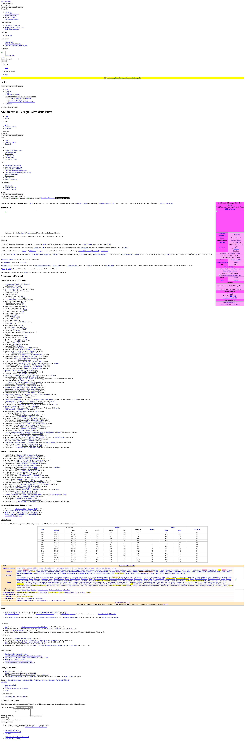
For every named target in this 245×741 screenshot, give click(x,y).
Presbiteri (222, 248)
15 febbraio (32, 387)
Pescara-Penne (164, 571)
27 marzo (5, 262)
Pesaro (156, 571)
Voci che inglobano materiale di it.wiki (16, 696)
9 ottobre (21, 360)
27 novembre (25, 403)
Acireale (23, 577)
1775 (35, 425)
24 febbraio (32, 415)
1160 (24, 337)
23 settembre (22, 428)
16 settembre (21, 408)
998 (14, 317)
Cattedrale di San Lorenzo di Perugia (16, 654)
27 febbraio (33, 363)
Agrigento (26, 570)
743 (24, 301)
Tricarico (145, 585)
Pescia (49, 584)
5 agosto (30, 379)
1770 (41, 476)
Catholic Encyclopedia (68, 614)
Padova (32, 584)
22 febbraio (23, 463)
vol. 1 (39, 628)
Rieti (131, 584)
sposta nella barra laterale (9, 7)
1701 (35, 416)
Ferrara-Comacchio (196, 570)
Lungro (19, 596)
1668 (37, 415)
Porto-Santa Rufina (43, 590)
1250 (30, 348)
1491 (34, 372)
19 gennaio (26, 427)
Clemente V (104, 251)
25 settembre (6, 259)
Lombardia (68, 568)
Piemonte (80, 568)
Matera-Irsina (64, 571)
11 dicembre (27, 423)
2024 (231, 296)
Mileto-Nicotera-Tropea (109, 582)
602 (16, 292)
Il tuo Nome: (4, 718)
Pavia (44, 584)
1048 (15, 320)
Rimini (136, 584)
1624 (36, 406)
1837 (32, 488)
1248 (20, 346)
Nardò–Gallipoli (165, 582)
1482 (30, 370)
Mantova (44, 582)
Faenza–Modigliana (42, 580)
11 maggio (21, 348)
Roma (140, 584)
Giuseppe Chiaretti (10, 512)
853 (25, 306)
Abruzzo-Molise (21, 568)
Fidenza (71, 580)
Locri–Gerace (214, 580)
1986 (25, 272)
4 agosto (26, 382)
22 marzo (45, 394)
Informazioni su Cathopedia (13, 732)
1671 (40, 462)
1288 (19, 353)
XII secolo (81, 254)
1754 (34, 474)
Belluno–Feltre (216, 577)
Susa (58, 585)
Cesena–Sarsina (138, 579)
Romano (236, 280)
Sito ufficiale (9, 671)
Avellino (198, 577)
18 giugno (27, 488)
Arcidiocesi (22, 262)
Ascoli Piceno (165, 577)
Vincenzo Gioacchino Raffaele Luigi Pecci (17, 432)
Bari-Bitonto (62, 570)
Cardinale (36, 254)
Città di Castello (160, 579)
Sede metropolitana (72, 265)
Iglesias (124, 580)
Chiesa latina (230, 209)
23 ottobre (30, 442)
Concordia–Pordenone (201, 579)
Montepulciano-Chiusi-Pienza (152, 582)
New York (101, 614)
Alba (41, 577)
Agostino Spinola (44, 254)
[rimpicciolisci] (9, 198)
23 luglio (29, 384)
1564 (120, 254)
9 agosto (31, 425)
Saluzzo (145, 584)
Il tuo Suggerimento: (7, 716)
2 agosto (17, 498)
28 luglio (19, 385)
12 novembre (36, 434)
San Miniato (211, 584)
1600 (11, 259)
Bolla (90, 265)
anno (42, 529)
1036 (16, 318)
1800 (41, 481)
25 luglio (41, 437)
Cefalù (90, 579)
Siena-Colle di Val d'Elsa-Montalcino (77, 573)
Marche (74, 568)
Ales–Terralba (58, 577)
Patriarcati (9, 575)
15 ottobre (29, 375)
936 (22, 313)
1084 (22, 327)
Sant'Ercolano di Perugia (12, 289)
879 (25, 310)
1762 (43, 423)
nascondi (20, 7)
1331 (28, 358)
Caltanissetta (45, 579)
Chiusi (125, 247)
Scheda (7, 673)
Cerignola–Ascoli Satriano (101, 579)
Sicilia (96, 568)
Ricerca (4, 61)
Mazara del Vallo (84, 582)
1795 (29, 479)
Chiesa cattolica (236, 304)
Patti (41, 584)
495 (18, 287)
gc (233, 296)
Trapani (134, 585)
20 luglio (33, 391)
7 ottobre (34, 358)
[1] (65, 612)
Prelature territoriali (9, 594)
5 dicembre (24, 418)
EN (6, 612)
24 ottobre (35, 368)
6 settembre (35, 399)
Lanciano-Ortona (21, 571)
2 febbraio (37, 427)
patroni (10, 598)
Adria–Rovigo (35, 577)
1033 (12, 318)
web (231, 294)
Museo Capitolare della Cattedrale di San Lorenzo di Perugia (23, 656)
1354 (29, 361)
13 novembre (45, 484)
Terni (57, 489)
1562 (22, 397)
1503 (27, 380)
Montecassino (34, 592)
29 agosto (30, 416)
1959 (35, 442)
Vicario (222, 238)
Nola (191, 582)
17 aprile (15, 353)
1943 (23, 441)
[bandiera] (234, 259)
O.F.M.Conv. (22, 484)
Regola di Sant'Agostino (98, 254)
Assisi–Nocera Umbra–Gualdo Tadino (181, 577)
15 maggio (20, 472)
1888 (30, 491)
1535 (36, 389)
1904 (40, 494)
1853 (40, 489)
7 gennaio (32, 458)
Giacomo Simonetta (11, 391)
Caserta (67, 579)
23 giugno (21, 415)
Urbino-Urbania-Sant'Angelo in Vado (170, 573)
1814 (43, 482)
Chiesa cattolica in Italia (229, 302)
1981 (40, 446)
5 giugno (20, 479)
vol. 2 (48, 628)
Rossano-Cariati (225, 571)
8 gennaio (26, 366)
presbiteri (117, 527)
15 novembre (30, 389)
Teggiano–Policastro (73, 585)
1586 (41, 403)
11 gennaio (23, 358)
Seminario (167, 254)
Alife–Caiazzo (83, 577)
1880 (29, 434)
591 (12, 292)
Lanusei (182, 580)
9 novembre (25, 353)
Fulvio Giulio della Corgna (131, 254)
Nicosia (173, 582)
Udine (156, 573)
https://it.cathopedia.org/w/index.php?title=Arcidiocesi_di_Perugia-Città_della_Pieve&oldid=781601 (38, 680)
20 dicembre (22, 391)
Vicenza (219, 585)
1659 (25, 415)
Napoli (118, 571)
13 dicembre (20, 458)
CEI (34, 673)
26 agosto (30, 351)
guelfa (24, 251)
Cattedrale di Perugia (24, 233)
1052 (19, 322)
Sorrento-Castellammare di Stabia (105, 573)
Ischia (133, 580)
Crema (223, 579)
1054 (11, 323)
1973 (9, 269)
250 (19, 286)
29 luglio (32, 377)
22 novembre (20, 425)
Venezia (19, 575)
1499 (36, 377)
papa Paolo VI (109, 265)
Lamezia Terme (175, 580)
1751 (35, 472)
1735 (40, 467)
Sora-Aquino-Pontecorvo (39, 585)
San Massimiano (10, 287)
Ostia (28, 590)
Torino (132, 573)
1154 (20, 337)
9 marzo (25, 368)
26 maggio (28, 510)
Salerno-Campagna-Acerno (24, 573)
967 (15, 315)
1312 (27, 356)
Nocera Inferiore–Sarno (182, 582)
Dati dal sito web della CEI (230, 298)
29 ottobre (22, 363)
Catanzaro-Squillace (144, 570)
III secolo (26, 284)
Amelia (59, 481)
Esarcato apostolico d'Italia (58, 600)
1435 (29, 368)
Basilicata (29, 568)
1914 (110, 614)
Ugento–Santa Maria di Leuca (178, 585)
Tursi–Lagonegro (164, 585)
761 (22, 303)
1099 (43, 247)
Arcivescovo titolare (49, 442)
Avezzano (208, 577)
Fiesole (76, 580)
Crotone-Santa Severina (178, 570)
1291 (28, 354)
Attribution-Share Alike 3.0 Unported (36, 727)
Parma (36, 584)
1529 (38, 387)
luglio (16, 516)
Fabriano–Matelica (31, 580)
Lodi (221, 580)
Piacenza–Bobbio (56, 584)
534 (23, 289)
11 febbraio (18, 493)
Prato (107, 584)
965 (12, 315)
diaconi (238, 253)
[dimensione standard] (22, 198)
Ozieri (26, 584)
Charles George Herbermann (45, 614)
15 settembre (19, 442)
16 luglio (4, 269)
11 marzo (18, 441)
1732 (29, 467)
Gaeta (219, 570)
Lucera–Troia (227, 580)
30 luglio (33, 428)
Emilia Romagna (49, 568)
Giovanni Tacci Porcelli (12, 494)
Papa (59, 432)
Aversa (203, 577)
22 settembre (25, 481)
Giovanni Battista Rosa (12, 439)
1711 (28, 420)
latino (31, 203)
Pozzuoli (102, 584)
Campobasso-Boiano (120, 570)
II (21, 284)
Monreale (56, 408)
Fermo (187, 570)
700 (28, 299)
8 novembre (30, 437)
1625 (35, 455)
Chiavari (146, 579)
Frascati (24, 590)
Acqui (28, 577)
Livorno (207, 580)
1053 (23, 322)
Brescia (31, 579)
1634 (36, 408)
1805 (42, 427)
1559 (196, 254)
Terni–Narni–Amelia (115, 585)
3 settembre (22, 470)
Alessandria (66, 577)
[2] (39, 638)
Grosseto (113, 580)
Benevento (70, 570)
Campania (41, 568)
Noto (195, 582)
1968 (36, 444)
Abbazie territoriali (8, 592)
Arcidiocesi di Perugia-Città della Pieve (23, 675)
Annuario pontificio (14, 612)
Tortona (129, 585)
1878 (52, 432)
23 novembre (35, 354)
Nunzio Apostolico (59, 437)
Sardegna (91, 568)
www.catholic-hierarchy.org (49, 612)
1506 (39, 382)
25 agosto (39, 423)
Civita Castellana (170, 579)
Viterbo (231, 585)
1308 (40, 354)
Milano (94, 571)
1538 (38, 391)
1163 (26, 339)
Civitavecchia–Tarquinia (182, 579)
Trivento (156, 585)
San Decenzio (9, 286)
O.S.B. (16, 358)
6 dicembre (30, 465)
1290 (31, 353)
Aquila (56, 570)
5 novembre (22, 404)
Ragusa (112, 584)
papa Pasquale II (84, 247)
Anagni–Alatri (116, 577)
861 (23, 308)
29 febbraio (26, 365)
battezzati (236, 249)
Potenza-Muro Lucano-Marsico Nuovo (184, 571)
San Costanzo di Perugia (12, 284)
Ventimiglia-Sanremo (205, 585)
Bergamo (224, 577)
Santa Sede (56, 265)
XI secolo (35, 247)
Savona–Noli (226, 584)
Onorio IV (88, 251)
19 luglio (33, 404)
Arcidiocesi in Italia (10, 685)
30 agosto (32, 406)
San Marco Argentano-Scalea (184, 584)
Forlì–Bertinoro (89, 580)
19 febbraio (28, 457)
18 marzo (24, 494)
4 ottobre (34, 463)
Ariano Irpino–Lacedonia (154, 577)
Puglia (85, 568)
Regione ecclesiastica (222, 262)
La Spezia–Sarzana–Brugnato (161, 580)
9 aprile (31, 372)
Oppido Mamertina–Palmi (215, 582)
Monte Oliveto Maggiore (23, 592)
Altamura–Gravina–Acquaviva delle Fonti (99, 577)
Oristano (123, 571)
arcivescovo (161, 203)
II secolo (236, 277)
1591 (38, 404)
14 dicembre (20, 411)
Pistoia (80, 584)
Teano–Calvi (63, 585)
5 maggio (47, 399)
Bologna (77, 570)
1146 (25, 336)
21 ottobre (30, 401)
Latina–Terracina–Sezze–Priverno (195, 580)
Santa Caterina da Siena (36, 598)
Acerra (18, 577)
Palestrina (33, 590)
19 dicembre (21, 387)
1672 (28, 463)
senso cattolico (69, 676)
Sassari (64, 573)
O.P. (16, 356)
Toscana (102, 568)
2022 (34, 514)
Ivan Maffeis (236, 234)
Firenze (204, 570)
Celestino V (95, 251)
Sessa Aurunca (27, 585)
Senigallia (19, 585)
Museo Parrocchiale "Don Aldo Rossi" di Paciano (20, 662)
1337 (38, 358)
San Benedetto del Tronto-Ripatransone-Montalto (162, 584)
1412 (30, 366)
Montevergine (43, 592)
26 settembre (32, 484)
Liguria (62, 568)
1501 (34, 379)
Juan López (8, 375)
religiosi (224, 253)
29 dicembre (17, 375)
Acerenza (19, 570)
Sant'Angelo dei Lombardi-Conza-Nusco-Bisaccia (47, 573)
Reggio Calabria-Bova (213, 571)
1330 (40, 356)
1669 (24, 416)
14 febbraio (36, 422)
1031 (17, 317)
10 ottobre (37, 366)
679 (24, 298)
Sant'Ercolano (88, 244)
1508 (34, 384)
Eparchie (8, 596)
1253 (33, 349)
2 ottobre (22, 430)
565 (21, 291)
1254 (24, 351)
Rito (222, 280)
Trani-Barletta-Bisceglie (142, 573)
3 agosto (19, 455)
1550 (37, 392)
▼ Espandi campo (36, 716)
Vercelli (183, 573)
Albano (75, 399)
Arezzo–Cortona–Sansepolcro (138, 577)
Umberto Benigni (13, 614)
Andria (123, 577)
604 (15, 294)
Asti (193, 577)
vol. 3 (58, 628)
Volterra (28, 587)
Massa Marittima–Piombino (70, 582)
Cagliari (92, 570)
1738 (35, 469)
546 (109, 244)
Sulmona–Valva (51, 585)
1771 (32, 477)
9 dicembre (21, 512)
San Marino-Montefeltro (200, 584)
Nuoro (205, 582)
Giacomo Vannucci (10, 370)
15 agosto (5, 265)
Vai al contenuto (6, 1)
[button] (1, 3)
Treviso (140, 585)
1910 (41, 435)
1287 (34, 351)
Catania (134, 570)
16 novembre (34, 356)
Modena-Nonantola (102, 571)
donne (179, 530)
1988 (35, 509)
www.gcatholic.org (42, 675)
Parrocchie (222, 242)
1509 (34, 385)
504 (21, 287)
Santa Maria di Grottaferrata (56, 592)
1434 (41, 366)
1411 (42, 365)
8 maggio (23, 356)
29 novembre (23, 435)
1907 (106, 614)
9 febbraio (24, 462)
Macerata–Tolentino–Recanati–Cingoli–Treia (29, 582)
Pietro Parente (9, 442)
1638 (36, 458)
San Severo (219, 584)
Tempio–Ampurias (86, 585)
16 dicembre (24, 422)
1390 (39, 361)
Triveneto (107, 568)
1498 (33, 375)
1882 (9, 262)
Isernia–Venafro (141, 580)
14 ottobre (19, 465)
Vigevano (225, 585)
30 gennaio (30, 455)
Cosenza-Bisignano (165, 570)
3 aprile (32, 408)
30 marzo (19, 384)
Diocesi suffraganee (230, 266)
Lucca (33, 571)
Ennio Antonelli (9, 510)
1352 (29, 360)
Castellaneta (84, 579)
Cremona (228, 579)
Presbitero (236, 251)
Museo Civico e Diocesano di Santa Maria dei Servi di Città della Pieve (26, 657)
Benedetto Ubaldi (10, 410)
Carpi (50, 579)
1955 (33, 441)
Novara (52, 401)
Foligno (230, 271)
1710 (38, 418)
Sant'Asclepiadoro (10, 299)
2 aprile (19, 410)
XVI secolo (14, 254)
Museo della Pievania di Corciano (15, 659)
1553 (49, 394)
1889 (23, 493)
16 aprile (31, 472)
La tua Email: (5, 720)
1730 (41, 422)
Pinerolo (75, 584)
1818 (38, 428)
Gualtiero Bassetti (236, 240)
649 (22, 296)
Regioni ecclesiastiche (9, 568)
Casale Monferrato (59, 579)
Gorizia (230, 570)
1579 (34, 401)
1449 (40, 368)
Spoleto (56, 363)
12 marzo (30, 509)
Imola (129, 580)
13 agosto (29, 441)
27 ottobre (21, 370)
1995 (33, 510)
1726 (41, 420)
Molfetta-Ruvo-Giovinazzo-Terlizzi (126, 582)
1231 (18, 342)
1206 (23, 341)
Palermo (135, 571)
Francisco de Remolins (15, 382)
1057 (21, 325)
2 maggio (25, 361)
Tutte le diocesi (224, 304)
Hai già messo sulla (122, 78)
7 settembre (35, 476)
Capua (53, 375)
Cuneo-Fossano (21, 580)
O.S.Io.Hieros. (26, 394)
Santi (6, 598)
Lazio (57, 568)
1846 (31, 430)
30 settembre (35, 435)
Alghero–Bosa (74, 577)
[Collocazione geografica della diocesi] (230, 275)
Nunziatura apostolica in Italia (41, 600)
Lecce (28, 571)
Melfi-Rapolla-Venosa (96, 582)
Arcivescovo (221, 233)
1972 (9, 265)
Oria (224, 582)
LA (6, 627)
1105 (24, 329)
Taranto (127, 573)
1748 (37, 470)
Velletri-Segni (66, 590)
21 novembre (19, 447)
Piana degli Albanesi (27, 596)
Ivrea (147, 580)
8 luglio (39, 482)
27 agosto (20, 379)
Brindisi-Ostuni (85, 570)
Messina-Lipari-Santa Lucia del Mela (80, 571)
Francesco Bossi (9, 401)
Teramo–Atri (95, 585)
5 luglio (34, 418)
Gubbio (235, 271)
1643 (27, 410)
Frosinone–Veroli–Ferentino (102, 580)
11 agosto (37, 481)
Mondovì (139, 582)
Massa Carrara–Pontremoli (55, 582)
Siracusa (92, 573)
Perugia (7, 690)
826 (24, 305)
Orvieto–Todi (20, 584)
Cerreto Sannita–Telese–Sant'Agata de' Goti (121, 579)
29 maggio (20, 372)
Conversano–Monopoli (214, 579)
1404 (38, 363)
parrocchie (197, 529)
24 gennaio (37, 460)
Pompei (23, 594)
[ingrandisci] (34, 198)
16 (14, 516)
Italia (239, 259)
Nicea (64, 494)
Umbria (236, 262)
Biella (229, 577)
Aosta (127, 577)
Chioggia (151, 579)
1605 (24, 455)
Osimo (55, 404)
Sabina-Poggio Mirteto (55, 590)
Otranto (129, 571)
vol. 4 (70, 628)
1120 (13, 330)
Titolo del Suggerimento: (8, 707)
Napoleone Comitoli (11, 406)
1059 (13, 327)
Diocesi (9, 582)
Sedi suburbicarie (9, 589)
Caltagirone (37, 579)
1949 (36, 496)
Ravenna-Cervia (201, 571)
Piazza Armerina (67, 584)
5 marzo (34, 394)
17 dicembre (20, 444)
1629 (38, 457)
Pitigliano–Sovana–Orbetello (91, 584)
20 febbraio (47, 432)
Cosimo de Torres (10, 408)
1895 (41, 434)
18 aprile (21, 373)
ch (235, 296)
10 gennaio (23, 354)
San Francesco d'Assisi (23, 598)
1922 (46, 437)
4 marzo (27, 477)
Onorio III (81, 251)
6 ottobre (17, 510)
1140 (28, 332)
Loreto (18, 594)
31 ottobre (19, 351)
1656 (35, 411)
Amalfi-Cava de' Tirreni (36, 570)
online (114, 614)
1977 (31, 498)
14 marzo (23, 486)
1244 (19, 344)
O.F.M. (19, 365)
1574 (51, 399)
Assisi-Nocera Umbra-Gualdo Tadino (228, 269)
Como (192, 579)
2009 (36, 512)
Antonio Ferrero (9, 384)
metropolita (221, 235)
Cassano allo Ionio (75, 579)
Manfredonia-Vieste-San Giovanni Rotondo (47, 571)
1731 (35, 465)
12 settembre (34, 489)
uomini (166, 530)
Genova (224, 570)
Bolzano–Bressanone (22, 579)
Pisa (170, 571)
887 (23, 311)
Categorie (4, 682)
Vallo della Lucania (193, 585)
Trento (152, 573)
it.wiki (36, 676)
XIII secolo (32, 251)
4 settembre (27, 349)
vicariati (237, 242)
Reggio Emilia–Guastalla (122, 584)
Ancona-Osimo (48, 570)
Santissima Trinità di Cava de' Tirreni (75, 592)
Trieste (151, 585)
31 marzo (24, 467)
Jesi (151, 580)
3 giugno (20, 416)
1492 (30, 373)
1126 (17, 330)
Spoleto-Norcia (119, 573)
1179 (18, 341)
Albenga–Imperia (48, 577)
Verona (214, 585)
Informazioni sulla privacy (12, 730)
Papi (41, 251)
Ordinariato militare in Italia (24, 600)
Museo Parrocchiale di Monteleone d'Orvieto (18, 661)
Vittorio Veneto (21, 587)
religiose (231, 253)
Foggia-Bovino (212, 570)
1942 (40, 439)
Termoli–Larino (104, 585)
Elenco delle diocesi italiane (122, 602)
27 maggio (30, 514)
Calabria (35, 568)
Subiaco (89, 592)
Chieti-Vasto (154, 570)
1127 (24, 332)
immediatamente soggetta (42, 265)
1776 (31, 427)
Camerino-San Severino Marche (104, 570)
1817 (50, 484)
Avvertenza (8, 733)
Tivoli (124, 585)
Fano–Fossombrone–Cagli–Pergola (58, 580)
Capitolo (54, 254)
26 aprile (37, 477)
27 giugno (35, 467)
